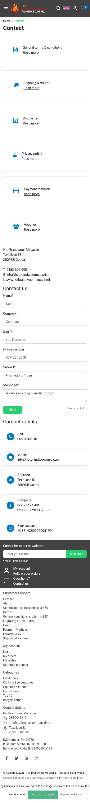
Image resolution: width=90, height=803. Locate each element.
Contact (19, 20)
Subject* (9, 367)
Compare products (15, 664)
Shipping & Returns (15, 638)
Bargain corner (13, 700)
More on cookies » (70, 794)
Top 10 (7, 695)
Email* (8, 331)
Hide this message (43, 794)
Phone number (13, 349)
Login (6, 651)
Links (6, 625)
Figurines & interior (15, 687)
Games (8, 612)
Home (6, 20)
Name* (8, 296)
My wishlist (10, 660)
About (7, 603)
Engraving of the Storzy (18, 621)
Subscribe (76, 554)
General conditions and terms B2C (25, 616)
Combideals (11, 691)
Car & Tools (10, 678)
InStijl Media (77, 772)
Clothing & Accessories (18, 682)
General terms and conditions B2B (25, 607)
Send (12, 409)
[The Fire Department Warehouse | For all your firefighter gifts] (27, 8)
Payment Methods (15, 629)
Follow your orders (27, 574)
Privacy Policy (12, 634)
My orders (9, 656)
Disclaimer (52, 777)
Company (10, 314)
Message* (11, 385)
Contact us (21, 583)
